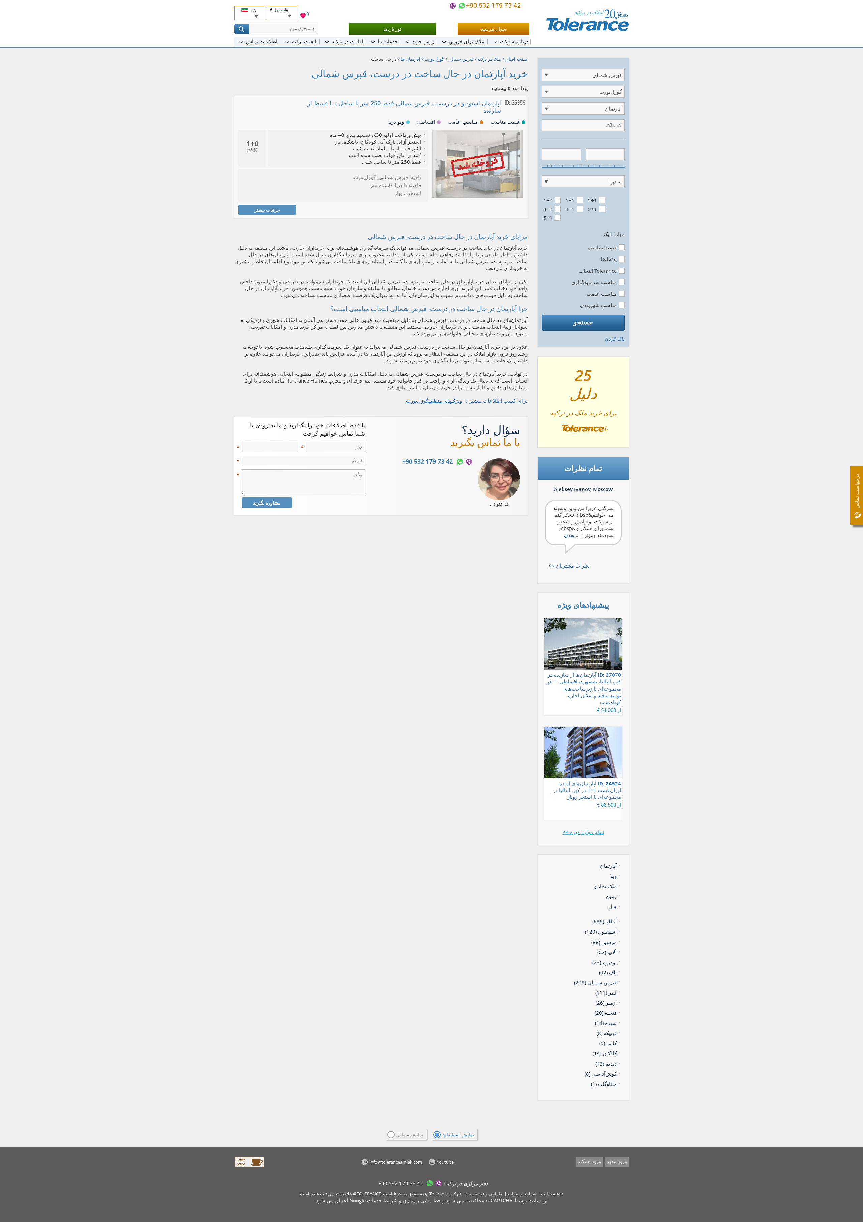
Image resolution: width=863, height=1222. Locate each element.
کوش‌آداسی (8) (601, 1073)
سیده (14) (606, 1022)
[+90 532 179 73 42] (461, 5)
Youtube (445, 1162)
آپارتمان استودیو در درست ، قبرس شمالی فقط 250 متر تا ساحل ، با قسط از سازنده (404, 106)
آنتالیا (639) (604, 921)
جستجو (583, 321)
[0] (303, 16)
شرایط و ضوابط (521, 1194)
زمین (611, 896)
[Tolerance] (587, 20)
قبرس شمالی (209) (595, 982)
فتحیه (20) (606, 1012)
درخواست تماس (856, 491)
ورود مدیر (617, 1161)
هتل (612, 906)
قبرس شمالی (460, 59)
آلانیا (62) (607, 952)
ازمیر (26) (606, 1002)
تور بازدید (392, 29)
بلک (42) (608, 972)
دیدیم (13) (606, 1063)
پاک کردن (615, 338)
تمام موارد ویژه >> (583, 832)
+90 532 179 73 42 (494, 5)
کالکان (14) (605, 1053)
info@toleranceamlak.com (395, 1162)
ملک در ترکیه (489, 59)
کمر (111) (606, 992)
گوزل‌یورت (434, 59)
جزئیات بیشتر (267, 210)
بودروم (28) (604, 962)
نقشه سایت (552, 1194)
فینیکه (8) (607, 1033)
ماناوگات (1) (604, 1083)
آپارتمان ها (410, 59)
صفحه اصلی (516, 59)
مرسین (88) (604, 942)
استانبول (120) (601, 931)
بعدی (569, 534)
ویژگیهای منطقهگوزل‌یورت (434, 400)
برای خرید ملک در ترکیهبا (583, 404)
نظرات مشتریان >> (569, 565)
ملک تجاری (605, 886)
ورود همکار (589, 1161)
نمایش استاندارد (458, 1134)
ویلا (613, 876)
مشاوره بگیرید (267, 502)
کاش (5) (608, 1043)
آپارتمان (608, 865)
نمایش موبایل (409, 1134)
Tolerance (439, 1194)
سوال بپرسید (493, 29)
